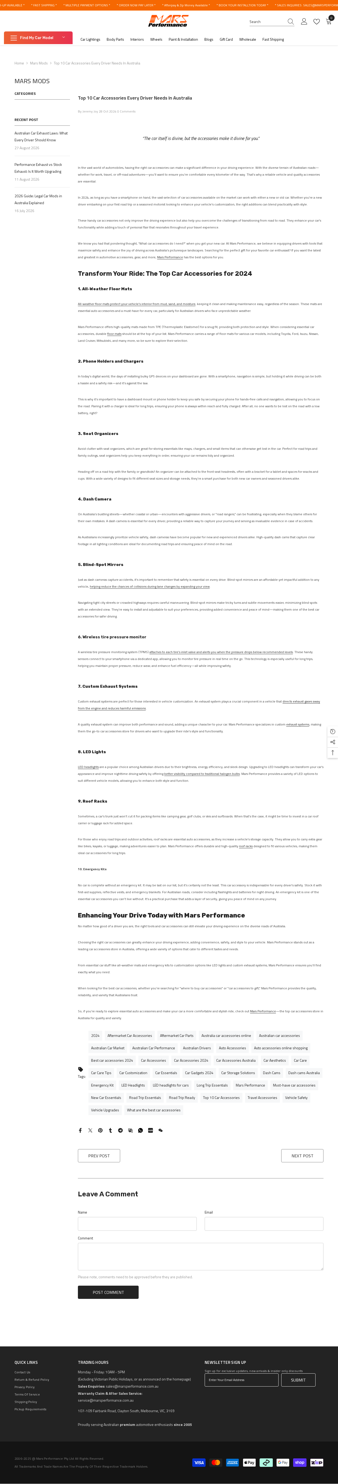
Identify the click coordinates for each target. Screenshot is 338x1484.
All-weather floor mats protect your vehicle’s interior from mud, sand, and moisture (136, 303)
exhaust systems (297, 724)
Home (19, 63)
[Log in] (304, 21)
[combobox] (267, 21)
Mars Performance (170, 257)
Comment (85, 1238)
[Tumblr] (110, 1130)
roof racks (246, 846)
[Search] (272, 21)
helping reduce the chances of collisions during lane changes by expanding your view (150, 586)
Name (82, 1212)
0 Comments (126, 111)
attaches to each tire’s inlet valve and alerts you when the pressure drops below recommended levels (221, 651)
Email (209, 1212)
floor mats (114, 333)
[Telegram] (120, 1130)
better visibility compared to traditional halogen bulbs (202, 773)
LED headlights (88, 766)
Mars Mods (39, 63)
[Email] (130, 1130)
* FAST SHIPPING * (44, 5)
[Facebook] (80, 1130)
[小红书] (150, 1130)
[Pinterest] (100, 1130)
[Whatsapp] (140, 1130)
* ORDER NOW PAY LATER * (136, 5)
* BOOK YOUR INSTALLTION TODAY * (242, 5)
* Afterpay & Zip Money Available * (186, 5)
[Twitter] (90, 1130)
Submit (298, 1380)
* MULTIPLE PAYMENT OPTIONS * (86, 5)
